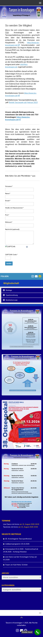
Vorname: (8, 186)
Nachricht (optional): (12, 229)
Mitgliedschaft (11, 283)
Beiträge (9, 290)
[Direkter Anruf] (37, 632)
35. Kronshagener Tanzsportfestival (18, 539)
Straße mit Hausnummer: (14, 208)
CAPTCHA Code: (11, 254)
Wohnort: (8, 222)
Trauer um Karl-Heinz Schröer (16, 565)
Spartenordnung (12, 295)
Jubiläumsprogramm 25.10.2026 (17, 544)
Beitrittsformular (12, 300)
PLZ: (7, 215)
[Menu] (40, 3)
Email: (7, 201)
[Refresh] (27, 246)
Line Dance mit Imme (11, 524)
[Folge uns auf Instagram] (32, 276)
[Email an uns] (36, 276)
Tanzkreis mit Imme (10, 527)
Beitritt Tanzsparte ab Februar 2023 (23, 102)
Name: (7, 193)
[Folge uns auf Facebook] (40, 276)
